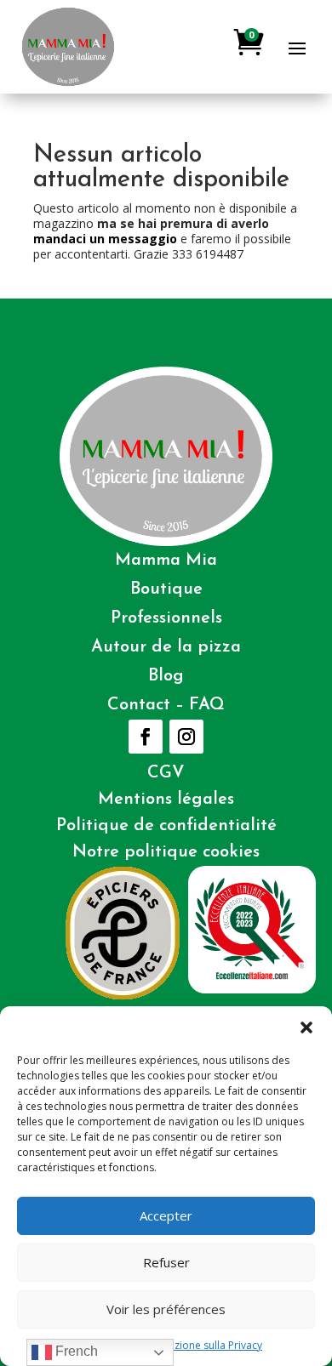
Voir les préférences (166, 1309)
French (75, 1351)
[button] (306, 1027)
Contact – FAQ (166, 705)
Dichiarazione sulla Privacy (198, 1345)
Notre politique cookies (166, 852)
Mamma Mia (166, 560)
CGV (166, 773)
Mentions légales (166, 799)
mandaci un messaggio (105, 239)
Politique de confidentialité (166, 825)
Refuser (166, 1262)
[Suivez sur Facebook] (146, 737)
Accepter (166, 1215)
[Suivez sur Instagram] (186, 737)
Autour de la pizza (166, 647)
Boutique (166, 589)
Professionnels (166, 618)
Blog (166, 676)
